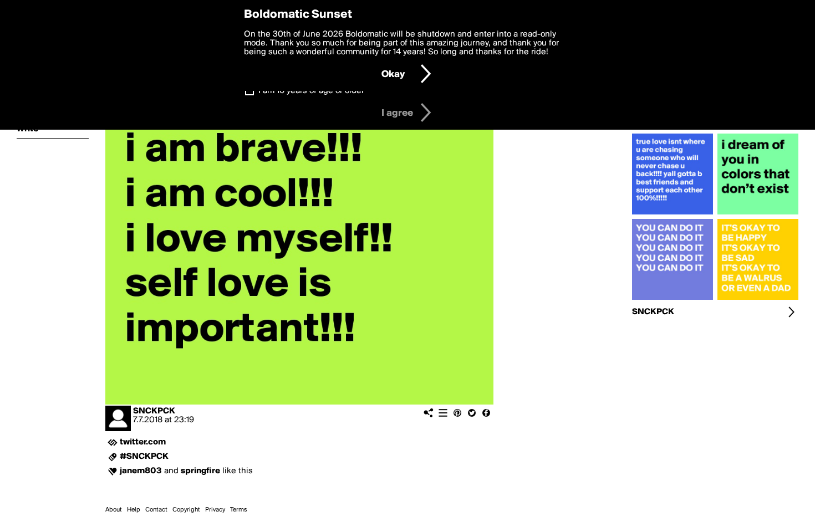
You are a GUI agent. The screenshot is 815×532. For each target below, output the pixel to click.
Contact (156, 510)
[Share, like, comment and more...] (672, 214)
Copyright (186, 510)
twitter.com (143, 442)
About (113, 510)
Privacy (215, 510)
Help (133, 510)
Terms (238, 510)
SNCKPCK (154, 411)
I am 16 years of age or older (311, 90)
